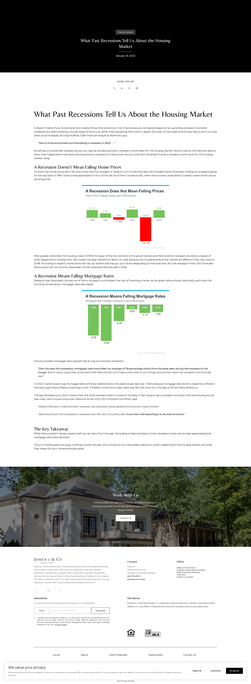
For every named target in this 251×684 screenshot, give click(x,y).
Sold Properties (118, 655)
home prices (70, 175)
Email (41, 610)
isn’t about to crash (117, 259)
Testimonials (155, 655)
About (84, 655)
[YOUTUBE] (48, 591)
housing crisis (75, 256)
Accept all (234, 671)
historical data (140, 171)
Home (56, 655)
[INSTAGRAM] (37, 591)
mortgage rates (71, 284)
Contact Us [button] (125, 518)
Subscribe (100, 610)
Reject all (197, 671)
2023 (40, 383)
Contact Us (189, 655)
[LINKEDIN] (60, 591)
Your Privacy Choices (125, 681)
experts (61, 263)
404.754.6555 (134, 576)
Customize (215, 671)
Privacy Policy (61, 624)
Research (39, 280)
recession (104, 171)
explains (48, 361)
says (124, 135)
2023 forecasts (204, 263)
